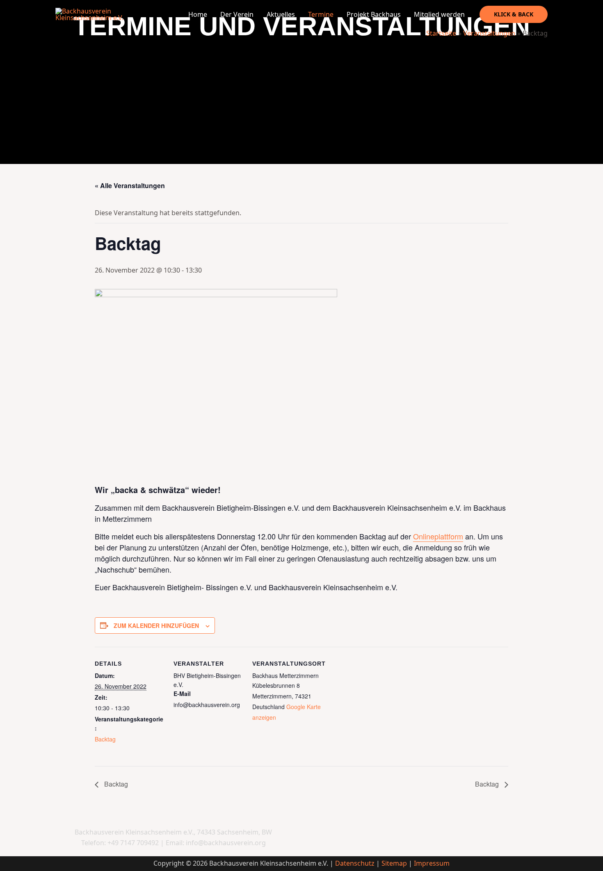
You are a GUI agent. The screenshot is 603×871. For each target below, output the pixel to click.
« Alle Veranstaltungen (130, 185)
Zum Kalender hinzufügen (156, 625)
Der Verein (237, 14)
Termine (320, 14)
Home (197, 14)
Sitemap (394, 863)
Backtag (105, 739)
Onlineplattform (438, 536)
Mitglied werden (439, 14)
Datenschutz (355, 863)
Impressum (432, 863)
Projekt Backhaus (374, 14)
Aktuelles (281, 14)
